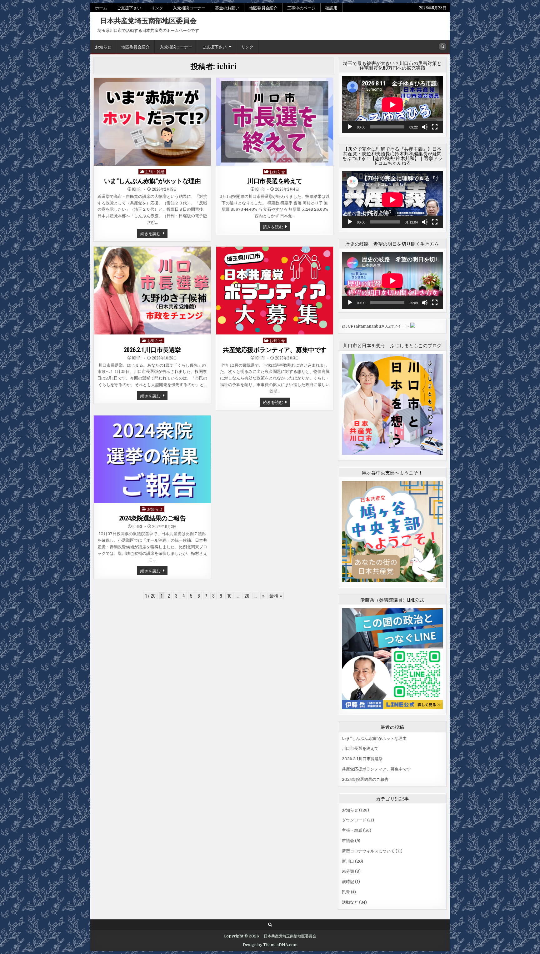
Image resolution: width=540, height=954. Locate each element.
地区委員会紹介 (263, 7)
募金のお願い (227, 7)
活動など (350, 902)
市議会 (348, 840)
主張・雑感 (155, 171)
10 (229, 595)
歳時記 (348, 881)
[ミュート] (425, 127)
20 (246, 595)
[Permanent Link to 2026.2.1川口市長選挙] (152, 290)
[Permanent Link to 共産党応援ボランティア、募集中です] (274, 290)
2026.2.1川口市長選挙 (152, 350)
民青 (346, 892)
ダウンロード (354, 820)
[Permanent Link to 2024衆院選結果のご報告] (152, 459)
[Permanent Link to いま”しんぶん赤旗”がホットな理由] (152, 122)
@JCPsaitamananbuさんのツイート (375, 326)
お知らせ (103, 46)
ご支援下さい (129, 7)
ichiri (137, 189)
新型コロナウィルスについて (368, 851)
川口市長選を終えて (274, 181)
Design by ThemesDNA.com (270, 945)
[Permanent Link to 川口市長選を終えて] (274, 122)
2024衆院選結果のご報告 (152, 518)
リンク (157, 7)
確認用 (331, 7)
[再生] (350, 127)
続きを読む (153, 234)
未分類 (348, 871)
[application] (392, 104)
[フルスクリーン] (435, 127)
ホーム (101, 7)
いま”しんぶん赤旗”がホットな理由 (152, 181)
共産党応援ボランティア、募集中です (275, 350)
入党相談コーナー (189, 7)
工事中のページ (301, 7)
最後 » (275, 595)
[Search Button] (442, 46)
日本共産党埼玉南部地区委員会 (145, 20)
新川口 (348, 861)
